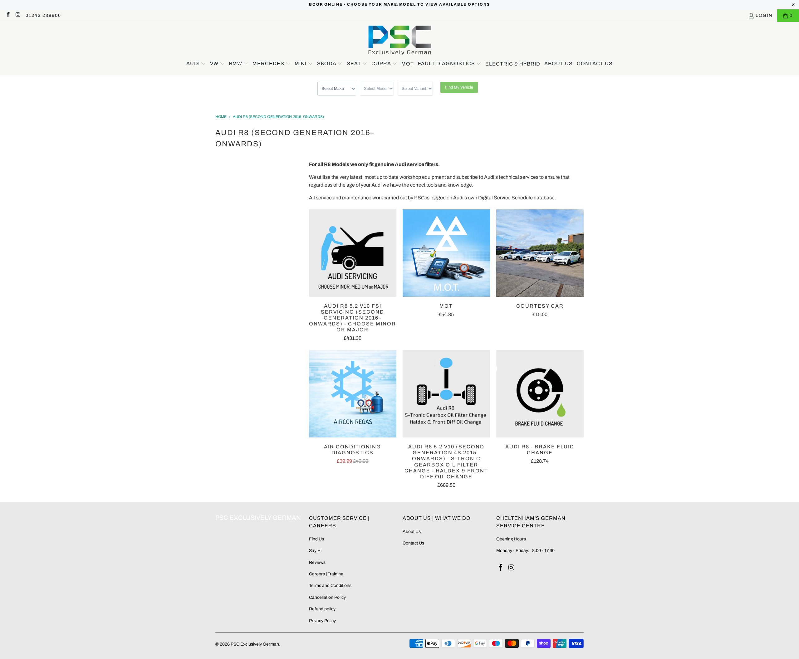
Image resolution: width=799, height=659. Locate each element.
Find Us (316, 539)
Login (764, 15)
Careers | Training (326, 574)
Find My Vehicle (459, 87)
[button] (196, 64)
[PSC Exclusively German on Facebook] (8, 15)
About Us (412, 531)
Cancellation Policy (327, 597)
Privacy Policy (322, 620)
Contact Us (413, 543)
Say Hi (315, 550)
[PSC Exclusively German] (400, 40)
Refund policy (322, 609)
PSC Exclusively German (255, 644)
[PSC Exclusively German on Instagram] (18, 15)
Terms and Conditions (330, 585)
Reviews (317, 562)
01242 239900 (43, 15)
